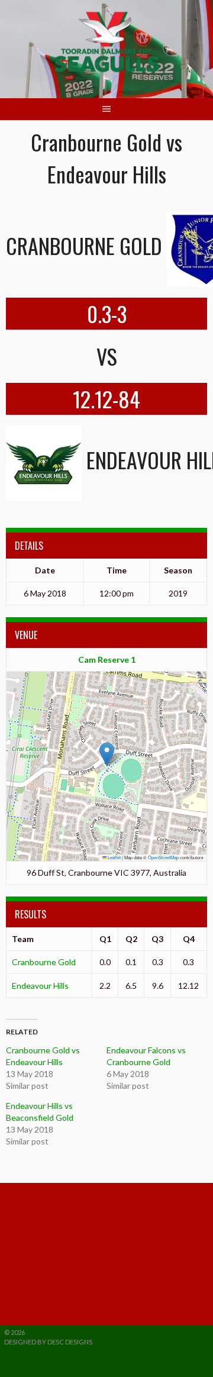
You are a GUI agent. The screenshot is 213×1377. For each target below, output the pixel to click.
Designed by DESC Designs (48, 1342)
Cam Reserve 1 (106, 659)
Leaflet (113, 857)
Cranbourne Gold (44, 962)
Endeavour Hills (40, 986)
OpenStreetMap (163, 857)
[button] (106, 754)
